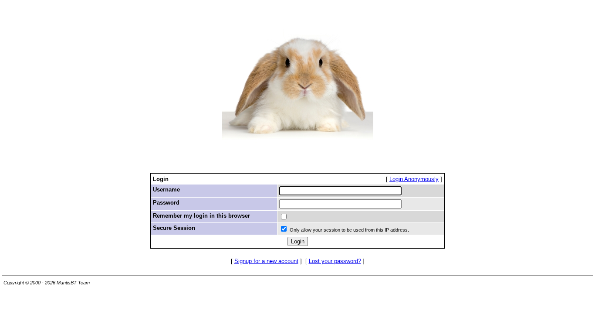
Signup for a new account (266, 261)
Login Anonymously (414, 179)
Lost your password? (335, 261)
